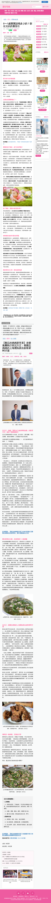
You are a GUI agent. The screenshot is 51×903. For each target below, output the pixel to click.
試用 (28, 11)
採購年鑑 (7, 13)
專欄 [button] (22, 11)
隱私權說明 (20, 2)
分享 (20, 353)
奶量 (8, 32)
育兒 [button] (9, 11)
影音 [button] (25, 11)
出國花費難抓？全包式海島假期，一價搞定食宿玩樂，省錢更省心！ (17, 330)
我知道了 (44, 1)
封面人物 (17, 11)
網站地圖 (15, 896)
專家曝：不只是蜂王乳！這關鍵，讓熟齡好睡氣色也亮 (17, 326)
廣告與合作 (32, 896)
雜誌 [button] (35, 11)
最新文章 (38, 21)
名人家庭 (13, 338)
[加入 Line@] (28, 893)
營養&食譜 (14, 19)
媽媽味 (7, 356)
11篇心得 (42, 90)
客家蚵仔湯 (16, 356)
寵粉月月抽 (14, 13)
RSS (37, 896)
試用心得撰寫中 (42, 109)
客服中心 (26, 896)
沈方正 (11, 356)
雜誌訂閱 (38, 155)
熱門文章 (42, 21)
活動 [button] (31, 11)
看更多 (44, 24)
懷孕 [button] (6, 11)
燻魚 (21, 356)
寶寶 (11, 32)
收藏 (15, 30)
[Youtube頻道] (19, 893)
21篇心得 (42, 71)
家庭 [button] (12, 11)
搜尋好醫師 (40, 11)
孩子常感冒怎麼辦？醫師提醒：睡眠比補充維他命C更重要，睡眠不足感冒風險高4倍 (17, 332)
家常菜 (25, 356)
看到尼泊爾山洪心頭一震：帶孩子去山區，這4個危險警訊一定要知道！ (17, 328)
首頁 (5, 19)
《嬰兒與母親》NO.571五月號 (17, 838)
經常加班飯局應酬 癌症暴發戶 (11, 334)
